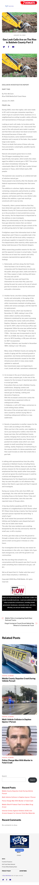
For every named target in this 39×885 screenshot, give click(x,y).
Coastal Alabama (8, 675)
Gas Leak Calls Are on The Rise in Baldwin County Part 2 (19, 41)
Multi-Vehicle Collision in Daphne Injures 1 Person (19, 797)
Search (4, 776)
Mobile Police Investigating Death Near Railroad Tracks (18, 619)
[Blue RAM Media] (9, 6)
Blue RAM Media (7, 875)
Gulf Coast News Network (8, 864)
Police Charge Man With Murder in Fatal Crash (17, 801)
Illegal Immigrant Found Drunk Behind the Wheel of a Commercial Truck (19, 624)
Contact (19, 855)
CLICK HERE (19, 850)
